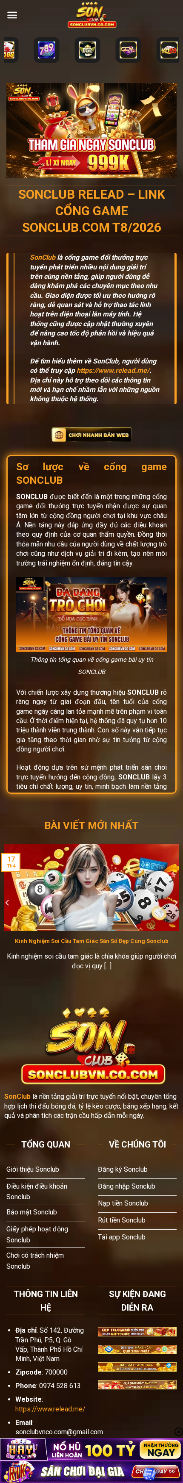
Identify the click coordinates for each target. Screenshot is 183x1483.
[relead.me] (91, 15)
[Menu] (12, 15)
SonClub (42, 257)
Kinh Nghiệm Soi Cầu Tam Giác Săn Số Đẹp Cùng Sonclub (92, 940)
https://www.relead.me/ (113, 370)
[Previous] (7, 903)
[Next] (175, 903)
